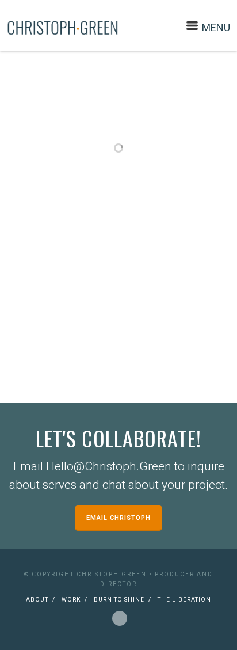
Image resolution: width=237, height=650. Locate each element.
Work (71, 599)
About (37, 599)
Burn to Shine (119, 599)
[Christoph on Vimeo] (119, 616)
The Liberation (184, 599)
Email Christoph (118, 518)
